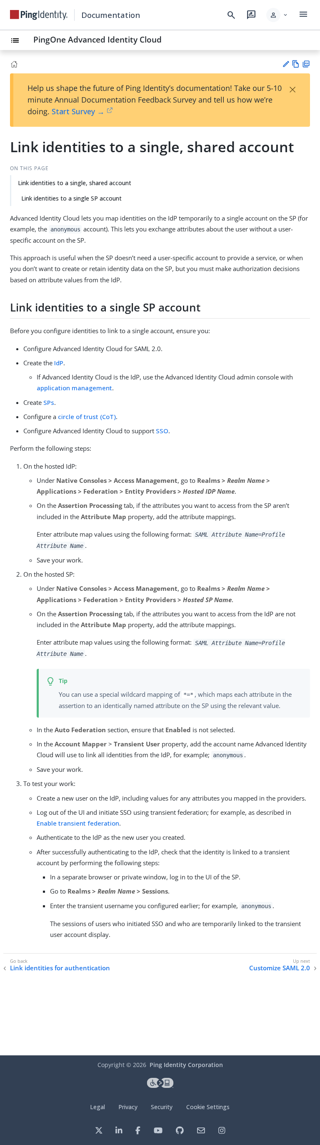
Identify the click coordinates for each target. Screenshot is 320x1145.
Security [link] (161, 1107)
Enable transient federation (78, 823)
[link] (39, 15)
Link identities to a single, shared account (74, 183)
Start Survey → (78, 111)
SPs (48, 402)
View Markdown (296, 64)
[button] (277, 15)
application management (74, 388)
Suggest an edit (286, 64)
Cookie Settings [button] (208, 1107)
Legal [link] (97, 1107)
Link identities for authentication (60, 968)
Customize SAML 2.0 (279, 968)
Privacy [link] (128, 1107)
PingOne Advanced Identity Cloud (97, 39)
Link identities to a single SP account (71, 198)
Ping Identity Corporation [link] (186, 1065)
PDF (306, 64)
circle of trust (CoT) (87, 416)
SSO (162, 431)
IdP (58, 363)
